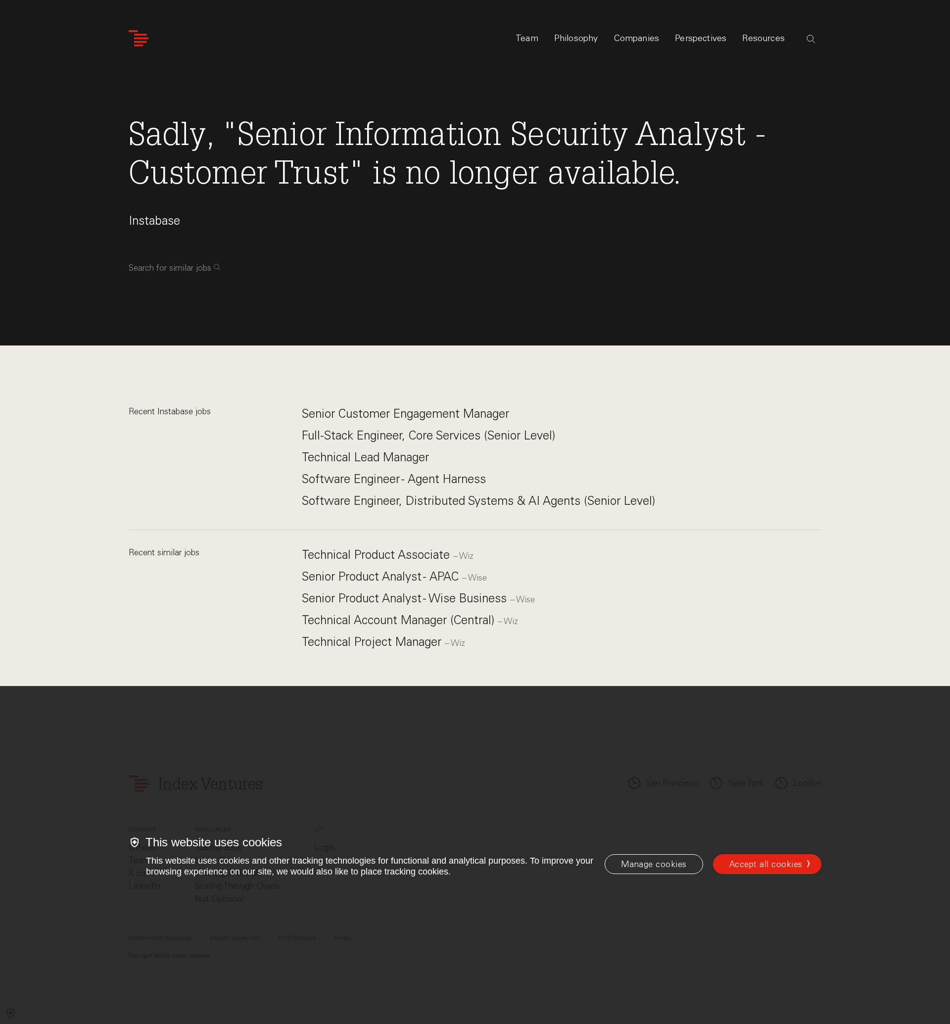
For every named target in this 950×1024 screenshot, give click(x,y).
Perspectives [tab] (700, 38)
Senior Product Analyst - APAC (382, 576)
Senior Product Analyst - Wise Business (406, 598)
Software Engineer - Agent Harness (394, 479)
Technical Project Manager (373, 641)
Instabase (154, 220)
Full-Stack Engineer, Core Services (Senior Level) (428, 435)
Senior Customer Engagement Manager (405, 413)
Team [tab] (527, 38)
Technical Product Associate (377, 554)
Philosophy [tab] (576, 38)
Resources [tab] (763, 38)
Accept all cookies (766, 864)
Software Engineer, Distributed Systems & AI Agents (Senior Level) (478, 500)
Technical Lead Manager (365, 457)
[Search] (811, 39)
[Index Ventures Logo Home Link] (138, 38)
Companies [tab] (637, 38)
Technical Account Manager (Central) (400, 620)
